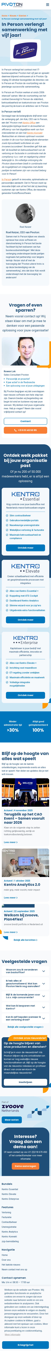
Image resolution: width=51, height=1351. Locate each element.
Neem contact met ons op (14, 1269)
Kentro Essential (10, 1189)
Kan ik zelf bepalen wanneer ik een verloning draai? (23, 1018)
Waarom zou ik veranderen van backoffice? (22, 971)
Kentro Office (28, 122)
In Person (6, 179)
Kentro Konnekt (34, 133)
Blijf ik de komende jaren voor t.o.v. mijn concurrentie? (23, 996)
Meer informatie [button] (12, 1334)
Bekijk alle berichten (25, 940)
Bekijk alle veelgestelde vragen (25, 1027)
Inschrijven (25, 1082)
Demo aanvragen (25, 1166)
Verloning (6, 1212)
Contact (25, 421)
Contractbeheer (9, 1222)
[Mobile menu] (46, 4)
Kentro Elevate (9, 1194)
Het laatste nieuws (11, 1264)
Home (5, 1255)
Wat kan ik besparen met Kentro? (20, 1007)
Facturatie (6, 1217)
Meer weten (12, 1119)
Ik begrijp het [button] (25, 1345)
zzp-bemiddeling (10, 1241)
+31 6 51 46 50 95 (27, 430)
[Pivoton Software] (13, 4)
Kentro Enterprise (10, 1198)
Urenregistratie (9, 1227)
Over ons (6, 1259)
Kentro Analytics (10, 1231)
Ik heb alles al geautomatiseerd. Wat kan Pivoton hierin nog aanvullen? (23, 983)
